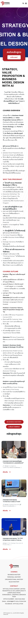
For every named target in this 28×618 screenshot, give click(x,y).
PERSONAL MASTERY (14, 577)
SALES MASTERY (14, 582)
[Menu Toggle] (26, 3)
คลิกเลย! (14, 57)
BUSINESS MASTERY (14, 574)
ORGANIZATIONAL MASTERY (14, 579)
